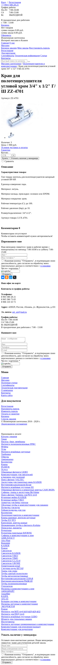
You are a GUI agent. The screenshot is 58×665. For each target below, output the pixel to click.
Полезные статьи (9, 382)
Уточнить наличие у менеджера (24, 158)
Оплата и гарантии (10, 414)
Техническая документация (14, 388)
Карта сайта (7, 395)
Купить (5, 158)
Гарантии (5, 150)
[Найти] (29, 61)
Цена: (4, 145)
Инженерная (13, 38)
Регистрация (15, 2)
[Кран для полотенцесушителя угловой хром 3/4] (22, 128)
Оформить (6, 35)
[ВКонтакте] (3, 277)
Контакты (6, 393)
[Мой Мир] (10, 277)
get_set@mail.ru (19, 312)
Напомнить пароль (10, 409)
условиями (45, 266)
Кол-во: (4, 152)
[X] (14, 277)
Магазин (5, 380)
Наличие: (5, 142)
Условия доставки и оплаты (14, 147)
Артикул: (5, 98)
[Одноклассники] (6, 277)
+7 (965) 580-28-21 (10, 5)
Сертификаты (7, 385)
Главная (5, 377)
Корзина (5, 25)
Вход (3, 2)
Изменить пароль (9, 411)
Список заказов (8, 419)
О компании (7, 390)
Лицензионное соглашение (14, 424)
